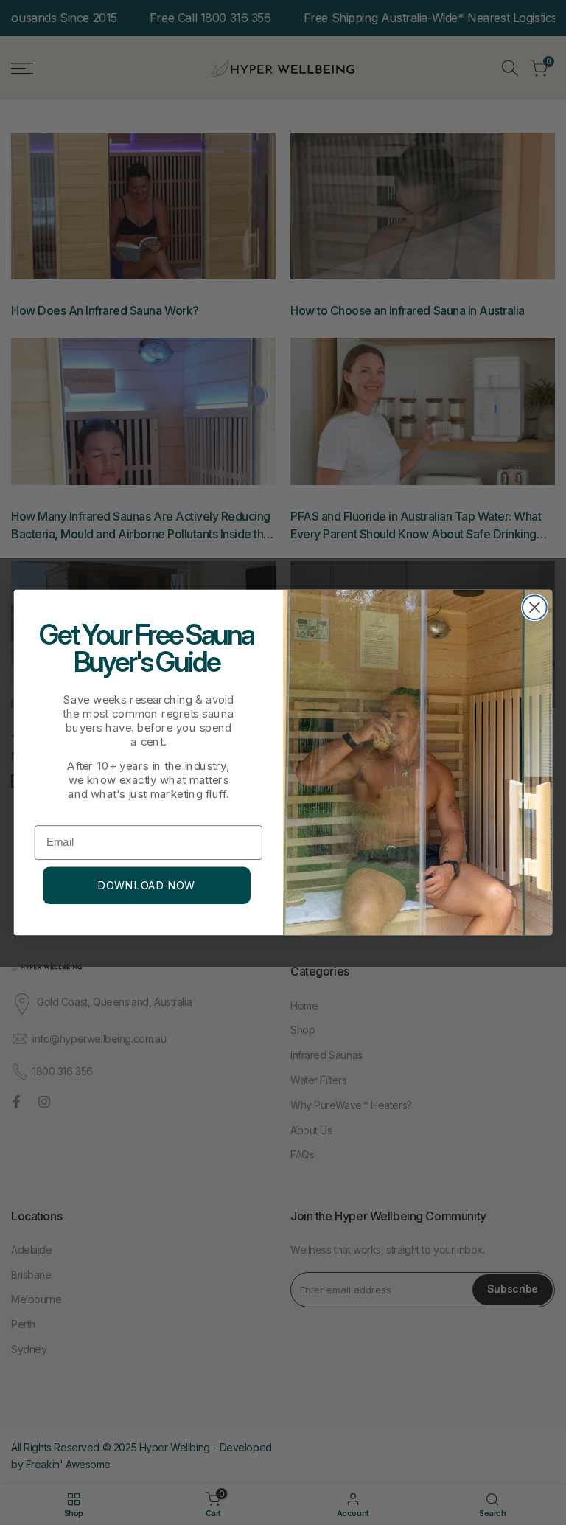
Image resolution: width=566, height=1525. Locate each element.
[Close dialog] (535, 607)
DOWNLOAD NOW (146, 885)
